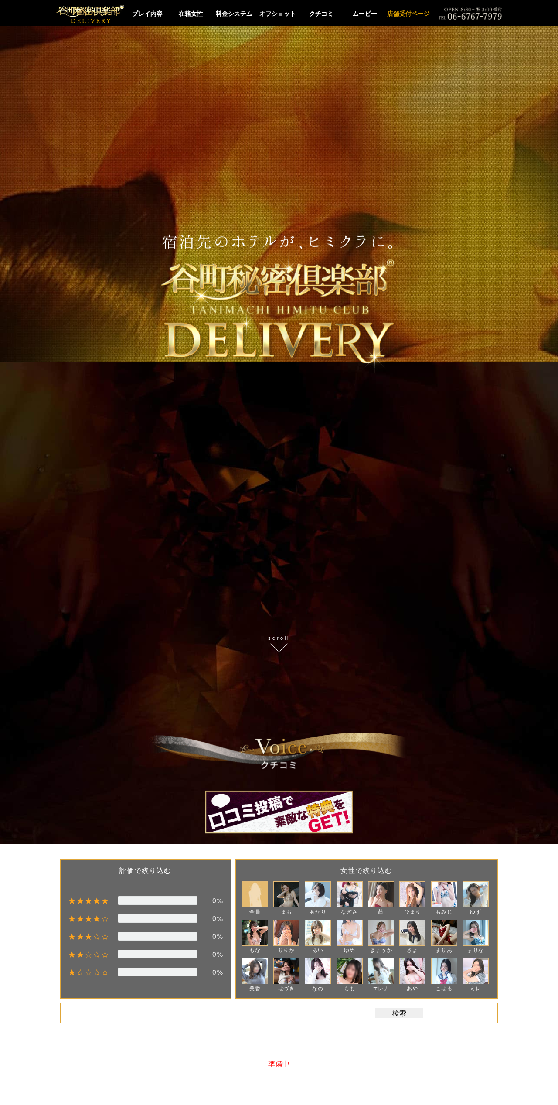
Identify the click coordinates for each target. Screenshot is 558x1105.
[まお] (286, 894)
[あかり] (318, 894)
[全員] (255, 894)
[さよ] (412, 933)
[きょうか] (381, 933)
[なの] (318, 971)
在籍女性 (191, 13)
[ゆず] (476, 894)
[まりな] (476, 933)
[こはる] (444, 971)
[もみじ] (444, 894)
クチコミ (321, 13)
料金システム (234, 13)
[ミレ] (476, 971)
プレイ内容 (147, 13)
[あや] (412, 971)
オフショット (277, 13)
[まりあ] (444, 933)
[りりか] (286, 933)
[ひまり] (412, 894)
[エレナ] (381, 971)
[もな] (255, 933)
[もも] (350, 971)
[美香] (255, 971)
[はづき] (286, 971)
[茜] (381, 894)
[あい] (318, 933)
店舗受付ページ (408, 13)
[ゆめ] (350, 933)
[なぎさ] (350, 894)
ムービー (365, 13)
